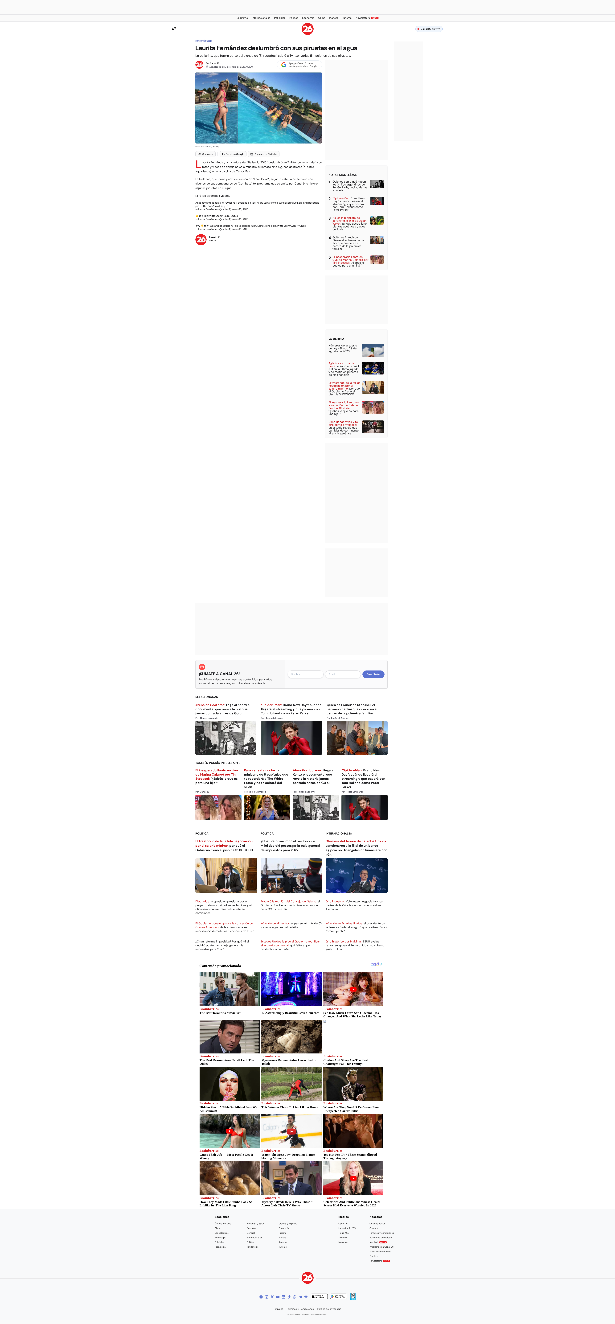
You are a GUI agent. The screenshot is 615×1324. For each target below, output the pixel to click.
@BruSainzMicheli (267, 202)
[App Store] (319, 1297)
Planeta (282, 1237)
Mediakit (377, 1242)
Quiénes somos (377, 1223)
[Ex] (272, 1297)
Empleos (373, 1256)
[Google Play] (338, 1297)
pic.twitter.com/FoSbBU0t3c (221, 216)
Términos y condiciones (381, 1232)
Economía (284, 1228)
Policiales (219, 1242)
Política (202, 833)
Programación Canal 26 (381, 1246)
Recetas (283, 1242)
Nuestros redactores (380, 1251)
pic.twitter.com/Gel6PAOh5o (289, 225)
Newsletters (379, 1260)
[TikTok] (289, 1297)
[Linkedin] (283, 1297)
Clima (217, 1228)
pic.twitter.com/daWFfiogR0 (211, 206)
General (251, 1232)
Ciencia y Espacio (288, 1223)
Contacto (374, 1228)
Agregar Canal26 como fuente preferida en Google (303, 65)
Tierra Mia (343, 1232)
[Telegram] (300, 1297)
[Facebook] (261, 1297)
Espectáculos (203, 41)
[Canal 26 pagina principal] (308, 34)
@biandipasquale (308, 202)
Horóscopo (220, 1237)
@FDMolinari (229, 202)
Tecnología (220, 1246)
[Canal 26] (307, 1278)
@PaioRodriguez (288, 202)
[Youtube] (277, 1297)
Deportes (251, 1228)
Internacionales (339, 833)
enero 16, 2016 (240, 209)
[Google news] (306, 1297)
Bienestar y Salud (256, 1223)
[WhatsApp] (294, 1297)
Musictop (343, 1242)
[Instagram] (266, 1297)
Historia (283, 1232)
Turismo (283, 1246)
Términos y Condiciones (300, 1309)
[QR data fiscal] (353, 1299)
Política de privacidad (380, 1237)
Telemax (342, 1237)
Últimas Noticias (223, 1223)
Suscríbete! (373, 674)
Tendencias (252, 1246)
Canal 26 (214, 63)
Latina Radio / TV (347, 1228)
